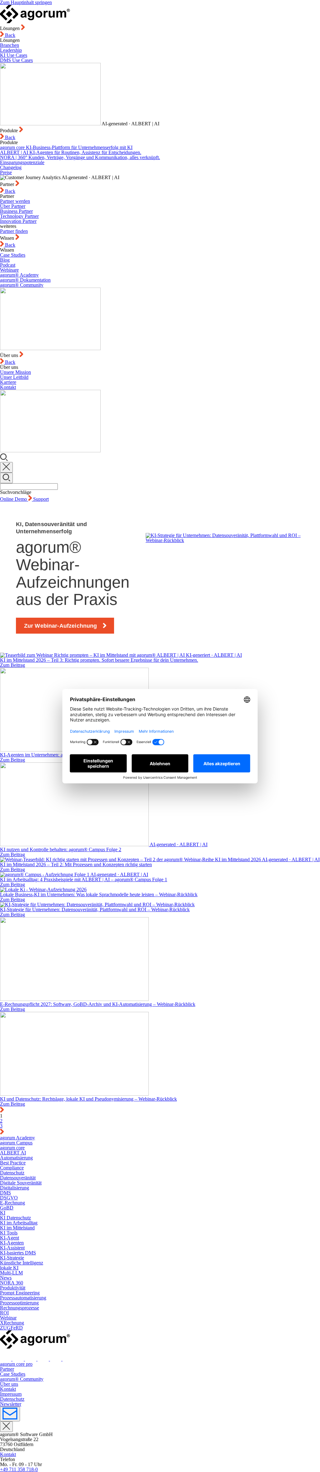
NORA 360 (11, 1282)
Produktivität (12, 1287)
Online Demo (14, 499)
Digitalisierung (14, 1187)
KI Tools (9, 1232)
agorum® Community (21, 285)
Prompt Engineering (20, 1292)
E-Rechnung (12, 1202)
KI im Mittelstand (17, 1227)
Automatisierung (16, 1157)
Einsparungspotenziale (22, 162)
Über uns (9, 1384)
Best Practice (13, 1162)
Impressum (11, 1394)
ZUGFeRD (11, 1327)
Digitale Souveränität (21, 1182)
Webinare (9, 270)
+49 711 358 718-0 (19, 1469)
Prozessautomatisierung (23, 1297)
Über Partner (12, 206)
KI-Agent (9, 1237)
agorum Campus (16, 1142)
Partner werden (15, 201)
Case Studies (12, 255)
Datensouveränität (18, 1177)
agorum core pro (16, 1364)
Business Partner (16, 211)
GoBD (6, 1207)
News (6, 1277)
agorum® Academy (19, 275)
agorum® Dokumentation (25, 280)
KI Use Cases (13, 55)
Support (41, 499)
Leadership (11, 50)
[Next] (2, 1132)
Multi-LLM (11, 1272)
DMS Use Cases (16, 60)
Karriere (8, 382)
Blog (5, 260)
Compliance (12, 1167)
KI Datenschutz (15, 1217)
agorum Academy (17, 1137)
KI (2, 1212)
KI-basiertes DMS (18, 1252)
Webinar (8, 1317)
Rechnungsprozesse (19, 1307)
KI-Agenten (12, 1242)
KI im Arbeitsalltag (19, 1222)
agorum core (12, 1147)
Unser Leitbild (14, 377)
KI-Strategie (12, 1257)
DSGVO (9, 1197)
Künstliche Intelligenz (21, 1262)
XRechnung (12, 1322)
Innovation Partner (18, 221)
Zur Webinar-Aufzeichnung (60, 626)
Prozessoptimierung (19, 1302)
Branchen (9, 45)
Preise (6, 172)
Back (9, 35)
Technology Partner (19, 216)
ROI (4, 1312)
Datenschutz (12, 1172)
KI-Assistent (12, 1247)
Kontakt (8, 387)
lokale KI (9, 1267)
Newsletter (10, 1404)
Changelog (11, 167)
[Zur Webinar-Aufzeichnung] (225, 577)
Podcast (7, 265)
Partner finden (14, 231)
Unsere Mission (15, 372)
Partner (7, 1369)
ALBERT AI (13, 1152)
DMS (5, 1192)
